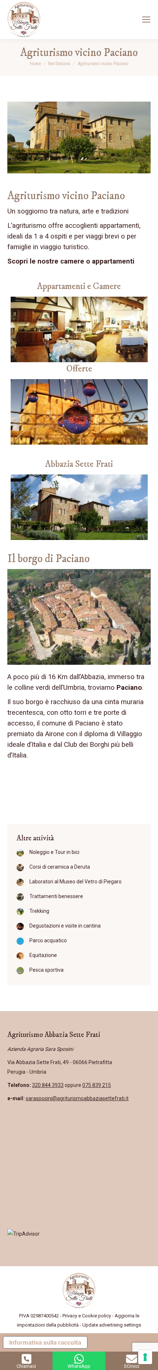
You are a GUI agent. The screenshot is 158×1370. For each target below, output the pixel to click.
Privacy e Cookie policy (86, 1315)
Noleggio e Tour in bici (54, 852)
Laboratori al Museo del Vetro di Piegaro (75, 882)
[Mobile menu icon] (146, 19)
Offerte (79, 368)
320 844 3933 (48, 1085)
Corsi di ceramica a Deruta (59, 867)
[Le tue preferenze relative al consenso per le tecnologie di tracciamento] (145, 1357)
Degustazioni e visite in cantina (65, 926)
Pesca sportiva (46, 970)
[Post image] (20, 853)
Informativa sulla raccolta (45, 1342)
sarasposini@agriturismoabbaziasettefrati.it (77, 1098)
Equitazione (43, 955)
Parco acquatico (48, 940)
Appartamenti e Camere (79, 286)
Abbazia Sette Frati (79, 464)
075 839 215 (96, 1085)
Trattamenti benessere (56, 896)
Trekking (39, 911)
